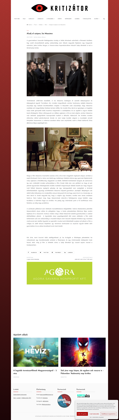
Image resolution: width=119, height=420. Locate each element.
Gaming (77, 18)
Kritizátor (45, 398)
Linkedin (70, 252)
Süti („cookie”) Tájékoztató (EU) (22, 398)
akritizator (45, 401)
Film (24, 18)
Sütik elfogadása (82, 414)
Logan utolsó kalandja (33, 259)
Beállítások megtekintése (109, 414)
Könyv (60, 18)
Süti (91, 417)
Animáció (40, 18)
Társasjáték (87, 18)
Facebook (34, 252)
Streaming (50, 18)
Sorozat (31, 18)
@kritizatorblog (46, 404)
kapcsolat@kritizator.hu (46, 394)
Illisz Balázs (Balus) (40, 37)
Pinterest (58, 252)
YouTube (17, 18)
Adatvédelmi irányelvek (98, 417)
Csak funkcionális (94, 414)
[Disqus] (59, 309)
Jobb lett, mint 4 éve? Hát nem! (83, 259)
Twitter (46, 252)
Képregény (68, 18)
